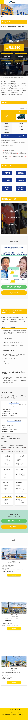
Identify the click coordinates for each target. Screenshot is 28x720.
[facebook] (8, 709)
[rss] (19, 709)
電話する (14, 575)
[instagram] (12, 709)
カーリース (7, 712)
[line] (15, 709)
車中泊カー (12, 712)
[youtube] (17, 709)
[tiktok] (14, 709)
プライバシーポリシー (19, 712)
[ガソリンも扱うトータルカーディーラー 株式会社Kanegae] (14, 2)
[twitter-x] (10, 709)
